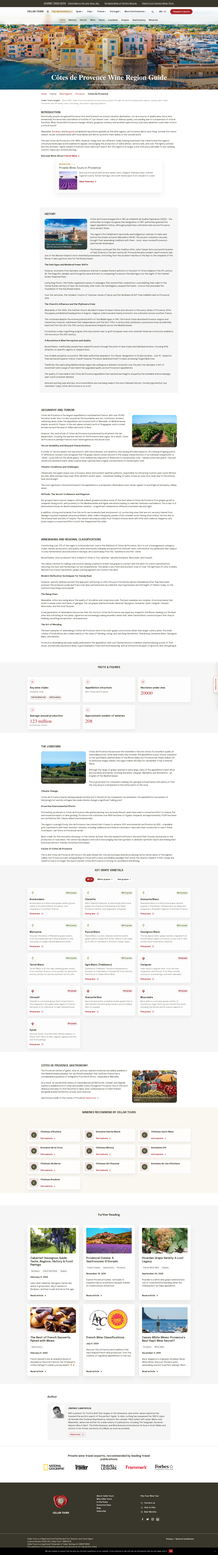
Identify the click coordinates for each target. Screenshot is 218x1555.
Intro (62, 20)
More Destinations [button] (134, 11)
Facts (102, 20)
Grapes (125, 20)
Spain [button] (79, 11)
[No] (215, 1551)
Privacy (169, 1539)
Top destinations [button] (61, 11)
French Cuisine (93, 1268)
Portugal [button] (114, 11)
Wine (92, 20)
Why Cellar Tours (104, 1499)
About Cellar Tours (105, 1496)
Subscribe (101, 1511)
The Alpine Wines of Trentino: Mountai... (121, 3)
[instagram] (153, 1519)
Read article (36, 1296)
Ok (171, 1551)
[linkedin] (158, 1519)
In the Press (102, 1502)
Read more (91, 1098)
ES (165, 12)
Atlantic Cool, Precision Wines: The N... (158, 3)
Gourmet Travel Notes (55, 3)
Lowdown (113, 20)
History (72, 20)
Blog (99, 1508)
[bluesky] (148, 1519)
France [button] (100, 11)
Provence (80, 94)
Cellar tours (35, 11)
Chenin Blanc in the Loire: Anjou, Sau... (84, 3)
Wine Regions (66, 94)
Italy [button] (89, 11)
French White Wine (151, 1268)
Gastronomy (138, 20)
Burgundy (70, 132)
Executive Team (104, 1505)
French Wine (70, 156)
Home (44, 94)
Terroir (83, 20)
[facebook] (143, 1519)
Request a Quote (181, 12)
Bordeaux (56, 132)
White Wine (159, 1347)
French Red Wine (50, 1271)
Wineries (153, 20)
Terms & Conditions (184, 1539)
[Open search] (152, 11)
